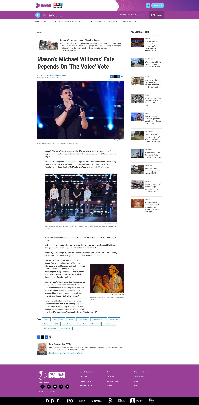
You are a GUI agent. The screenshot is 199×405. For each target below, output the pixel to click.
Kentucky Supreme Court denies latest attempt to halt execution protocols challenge (152, 207)
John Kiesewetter (98, 319)
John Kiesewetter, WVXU (57, 75)
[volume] (44, 15)
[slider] (47, 15)
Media (39, 32)
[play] (37, 15)
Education (148, 165)
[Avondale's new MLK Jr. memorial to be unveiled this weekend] (137, 153)
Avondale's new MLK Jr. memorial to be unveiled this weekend (153, 154)
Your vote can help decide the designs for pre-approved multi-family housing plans (153, 83)
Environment (149, 131)
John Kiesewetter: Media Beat (80, 40)
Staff (135, 385)
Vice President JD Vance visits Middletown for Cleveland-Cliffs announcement (151, 46)
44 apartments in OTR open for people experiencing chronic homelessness (153, 187)
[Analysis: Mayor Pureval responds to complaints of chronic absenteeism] (137, 117)
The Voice (94, 324)
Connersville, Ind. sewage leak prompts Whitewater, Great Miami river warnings (153, 137)
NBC (56, 324)
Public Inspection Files (141, 372)
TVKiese (47, 324)
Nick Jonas (67, 324)
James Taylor (65, 328)
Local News (148, 59)
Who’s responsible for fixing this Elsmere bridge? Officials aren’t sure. (153, 65)
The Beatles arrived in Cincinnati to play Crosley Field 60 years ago (153, 101)
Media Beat (114, 319)
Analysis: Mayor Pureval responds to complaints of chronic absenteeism (153, 119)
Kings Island (83, 319)
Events (109, 372)
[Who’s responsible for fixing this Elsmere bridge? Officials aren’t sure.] (137, 62)
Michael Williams (50, 328)
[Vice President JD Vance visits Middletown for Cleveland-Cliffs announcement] (137, 42)
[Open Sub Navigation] (41, 21)
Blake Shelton (81, 324)
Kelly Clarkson (109, 324)
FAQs (136, 381)
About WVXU (84, 376)
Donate (158, 5)
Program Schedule (85, 381)
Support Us (113, 22)
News (37, 22)
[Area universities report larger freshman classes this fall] (137, 169)
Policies (109, 385)
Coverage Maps (139, 376)
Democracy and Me (113, 381)
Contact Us (110, 376)
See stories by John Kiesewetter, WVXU (65, 353)
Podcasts (69, 22)
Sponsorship (125, 22)
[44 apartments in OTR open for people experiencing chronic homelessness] (137, 184)
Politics (147, 38)
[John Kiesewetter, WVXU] (42, 349)
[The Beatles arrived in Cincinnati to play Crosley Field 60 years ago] (137, 98)
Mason (71, 319)
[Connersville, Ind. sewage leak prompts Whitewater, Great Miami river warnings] (137, 135)
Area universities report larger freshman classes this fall (153, 170)
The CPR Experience (86, 372)
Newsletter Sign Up (86, 385)
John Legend (58, 319)
